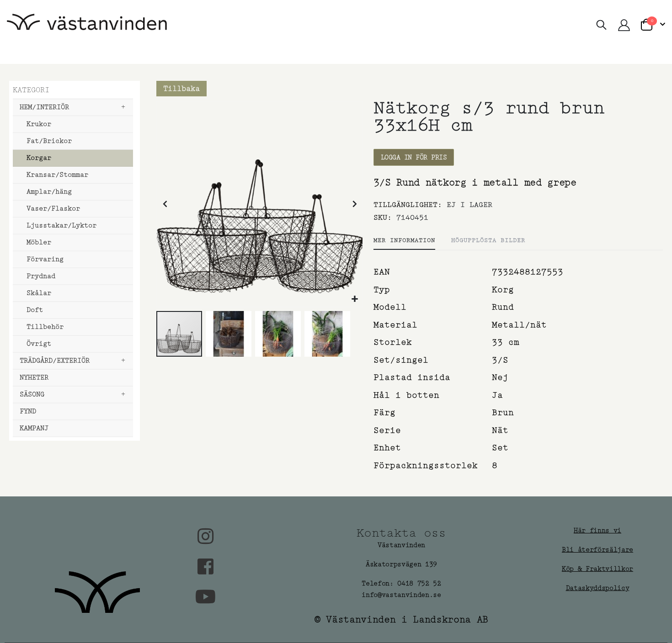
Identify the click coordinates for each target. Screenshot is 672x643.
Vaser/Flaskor (53, 208)
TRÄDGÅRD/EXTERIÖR (55, 360)
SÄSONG (32, 394)
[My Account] (624, 25)
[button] (355, 299)
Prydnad (41, 276)
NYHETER (34, 377)
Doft (35, 310)
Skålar (39, 293)
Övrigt (39, 344)
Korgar (39, 158)
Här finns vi (597, 530)
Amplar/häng (49, 191)
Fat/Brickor (49, 141)
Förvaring (45, 259)
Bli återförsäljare (597, 549)
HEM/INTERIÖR (44, 107)
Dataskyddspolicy (597, 588)
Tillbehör (45, 327)
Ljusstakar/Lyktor (61, 225)
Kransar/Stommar (57, 175)
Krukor (39, 124)
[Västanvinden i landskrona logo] (87, 25)
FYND (28, 411)
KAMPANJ (34, 428)
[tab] (404, 241)
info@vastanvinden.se (401, 595)
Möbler (39, 242)
